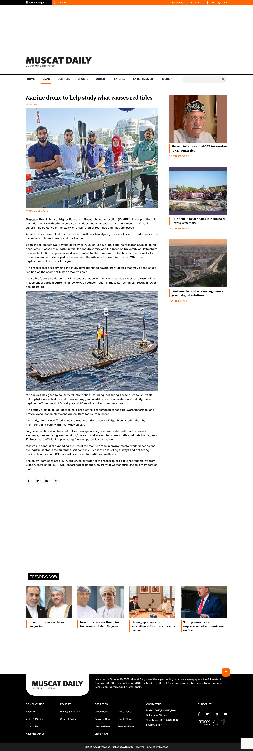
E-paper (195, 2)
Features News (126, 726)
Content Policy (68, 719)
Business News (103, 719)
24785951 (156, 724)
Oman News (101, 711)
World (100, 78)
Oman (46, 78)
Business (64, 78)
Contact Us (32, 726)
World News (124, 711)
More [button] (166, 78)
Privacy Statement (70, 711)
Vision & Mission (34, 719)
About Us (31, 711)
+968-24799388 (168, 720)
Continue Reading (179, 156)
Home (31, 78)
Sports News (125, 719)
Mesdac (163, 746)
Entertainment (144, 78)
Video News (101, 733)
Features (119, 78)
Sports (83, 78)
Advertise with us (35, 733)
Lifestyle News (102, 726)
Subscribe (177, 2)
